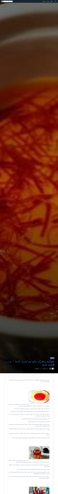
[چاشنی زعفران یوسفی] (55, 1)
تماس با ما (44, 1)
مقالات (51, 1)
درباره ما (48, 1)
